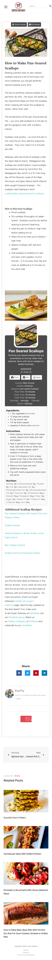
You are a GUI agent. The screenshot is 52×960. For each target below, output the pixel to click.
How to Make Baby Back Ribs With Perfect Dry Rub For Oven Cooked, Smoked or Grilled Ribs (26, 933)
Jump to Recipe (20, 24)
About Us (26, 950)
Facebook (34, 613)
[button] (22, 369)
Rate (38, 377)
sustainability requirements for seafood (24, 193)
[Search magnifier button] (50, 6)
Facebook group (16, 617)
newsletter (26, 625)
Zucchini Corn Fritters (15, 817)
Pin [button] (27, 377)
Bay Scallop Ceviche (15, 545)
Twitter (11, 621)
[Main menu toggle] (5, 6)
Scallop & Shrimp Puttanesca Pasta (22, 553)
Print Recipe (35, 24)
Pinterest (34, 621)
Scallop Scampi (12, 525)
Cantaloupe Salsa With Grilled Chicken (22, 853)
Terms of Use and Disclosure (26, 955)
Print (16, 377)
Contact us (26, 952)
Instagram (20, 621)
